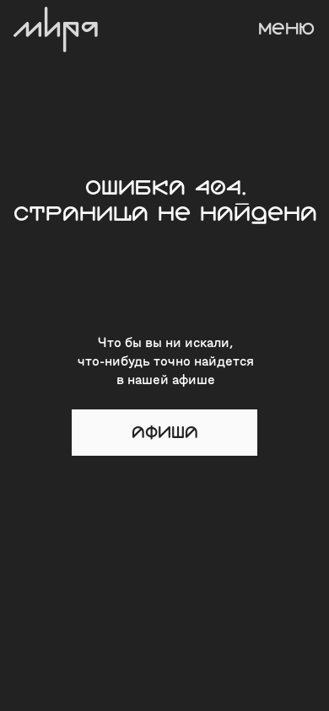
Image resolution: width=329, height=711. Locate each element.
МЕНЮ (286, 29)
